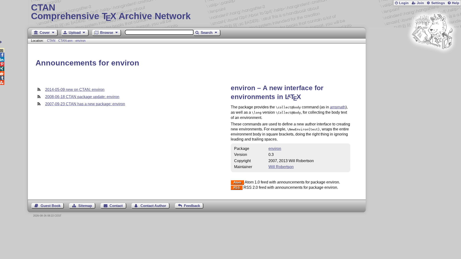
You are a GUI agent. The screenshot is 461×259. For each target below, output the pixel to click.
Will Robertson (281, 167)
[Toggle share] (1, 42)
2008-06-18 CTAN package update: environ (82, 97)
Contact (116, 206)
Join (420, 3)
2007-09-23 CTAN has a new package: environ (85, 104)
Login (404, 3)
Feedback (192, 206)
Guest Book (51, 206)
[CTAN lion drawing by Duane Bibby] (432, 58)
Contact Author (153, 206)
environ (274, 149)
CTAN (51, 40)
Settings (438, 3)
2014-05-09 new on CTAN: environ (74, 90)
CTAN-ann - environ (71, 40)
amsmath (338, 107)
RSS (236, 187)
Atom (237, 182)
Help (455, 3)
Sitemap (85, 206)
